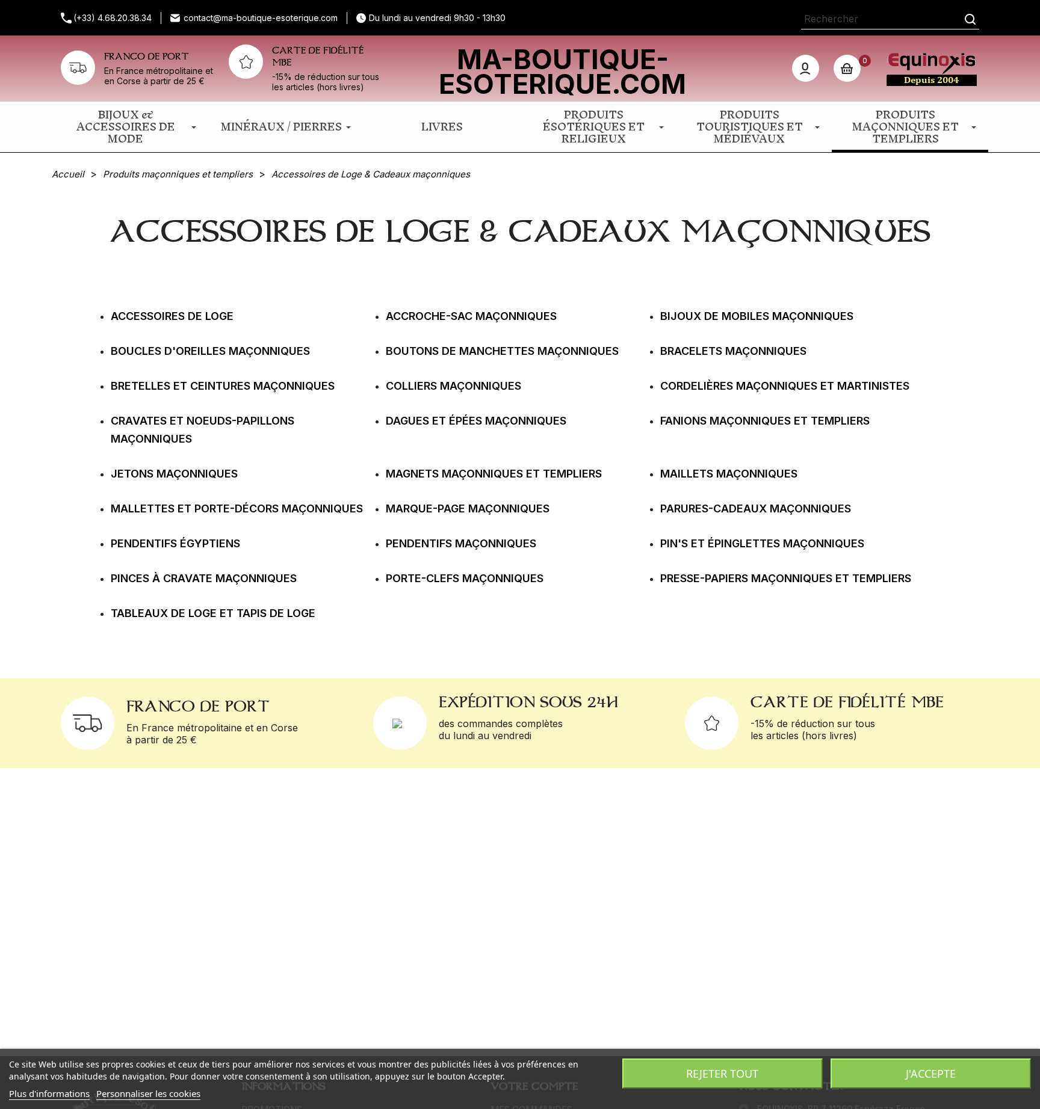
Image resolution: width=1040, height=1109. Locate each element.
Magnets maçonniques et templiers (494, 473)
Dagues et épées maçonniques (476, 420)
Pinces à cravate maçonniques (204, 578)
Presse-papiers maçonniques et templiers (785, 578)
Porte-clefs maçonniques (464, 578)
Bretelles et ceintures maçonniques (223, 385)
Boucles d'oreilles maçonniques (210, 351)
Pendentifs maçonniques (461, 543)
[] (970, 18)
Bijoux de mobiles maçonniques (756, 316)
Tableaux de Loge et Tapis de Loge (213, 613)
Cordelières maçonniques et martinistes (784, 385)
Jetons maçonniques (174, 473)
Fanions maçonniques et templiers (765, 420)
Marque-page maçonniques (467, 508)
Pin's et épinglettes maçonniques (762, 543)
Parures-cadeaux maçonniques (755, 508)
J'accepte (931, 1073)
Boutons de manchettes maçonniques (502, 351)
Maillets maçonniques (728, 473)
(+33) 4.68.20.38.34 (112, 18)
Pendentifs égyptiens (175, 543)
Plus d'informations (49, 1093)
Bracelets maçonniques (733, 351)
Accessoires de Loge (172, 316)
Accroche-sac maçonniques (471, 316)
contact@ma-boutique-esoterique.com (261, 18)
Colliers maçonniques (453, 385)
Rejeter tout (722, 1073)
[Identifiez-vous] (805, 68)
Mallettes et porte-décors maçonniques (237, 508)
